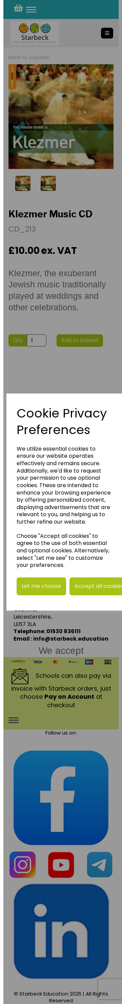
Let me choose (41, 586)
